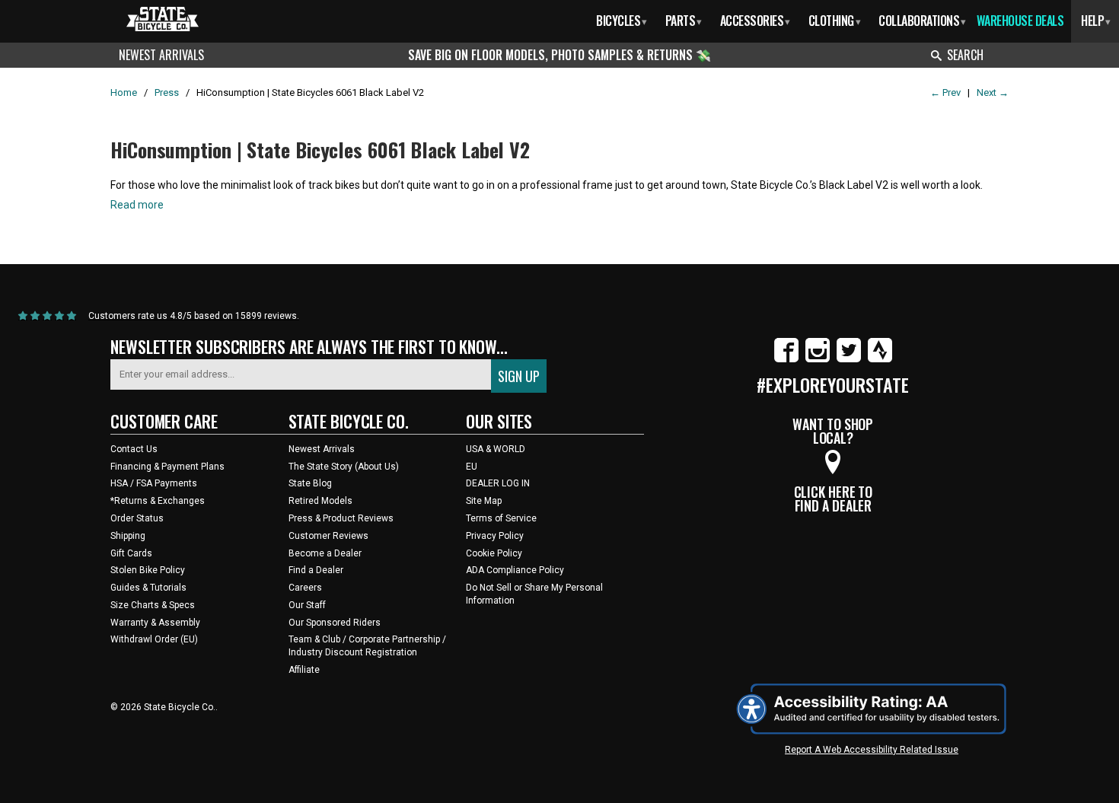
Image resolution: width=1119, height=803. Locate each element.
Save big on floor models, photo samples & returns (552, 55)
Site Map (484, 501)
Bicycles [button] (621, 20)
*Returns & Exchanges (157, 501)
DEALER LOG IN (498, 483)
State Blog (310, 483)
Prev (945, 92)
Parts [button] (683, 20)
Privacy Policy (495, 536)
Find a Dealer (316, 570)
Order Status (137, 518)
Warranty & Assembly (155, 622)
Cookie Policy (494, 553)
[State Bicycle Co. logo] (162, 18)
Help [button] (1096, 20)
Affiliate (304, 669)
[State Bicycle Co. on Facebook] (786, 359)
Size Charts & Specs (152, 605)
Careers (305, 587)
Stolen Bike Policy (147, 570)
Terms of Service (501, 518)
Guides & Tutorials (148, 587)
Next (993, 92)
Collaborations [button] (922, 20)
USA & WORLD (495, 449)
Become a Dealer (325, 553)
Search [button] (965, 55)
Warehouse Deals (1020, 20)
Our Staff (307, 605)
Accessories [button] (755, 20)
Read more (137, 205)
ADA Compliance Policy (515, 570)
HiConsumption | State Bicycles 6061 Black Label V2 (320, 149)
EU (471, 466)
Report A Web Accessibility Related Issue (871, 749)
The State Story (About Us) (344, 466)
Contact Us (134, 449)
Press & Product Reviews (341, 518)
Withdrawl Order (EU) (154, 639)
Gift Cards (131, 553)
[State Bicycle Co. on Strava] (880, 359)
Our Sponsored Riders (335, 622)
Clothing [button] (834, 20)
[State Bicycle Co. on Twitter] (849, 359)
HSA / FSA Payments (153, 483)
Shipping (127, 536)
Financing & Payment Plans (167, 466)
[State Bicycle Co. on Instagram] (817, 359)
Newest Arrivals (161, 55)
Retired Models (320, 501)
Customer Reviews (328, 536)
